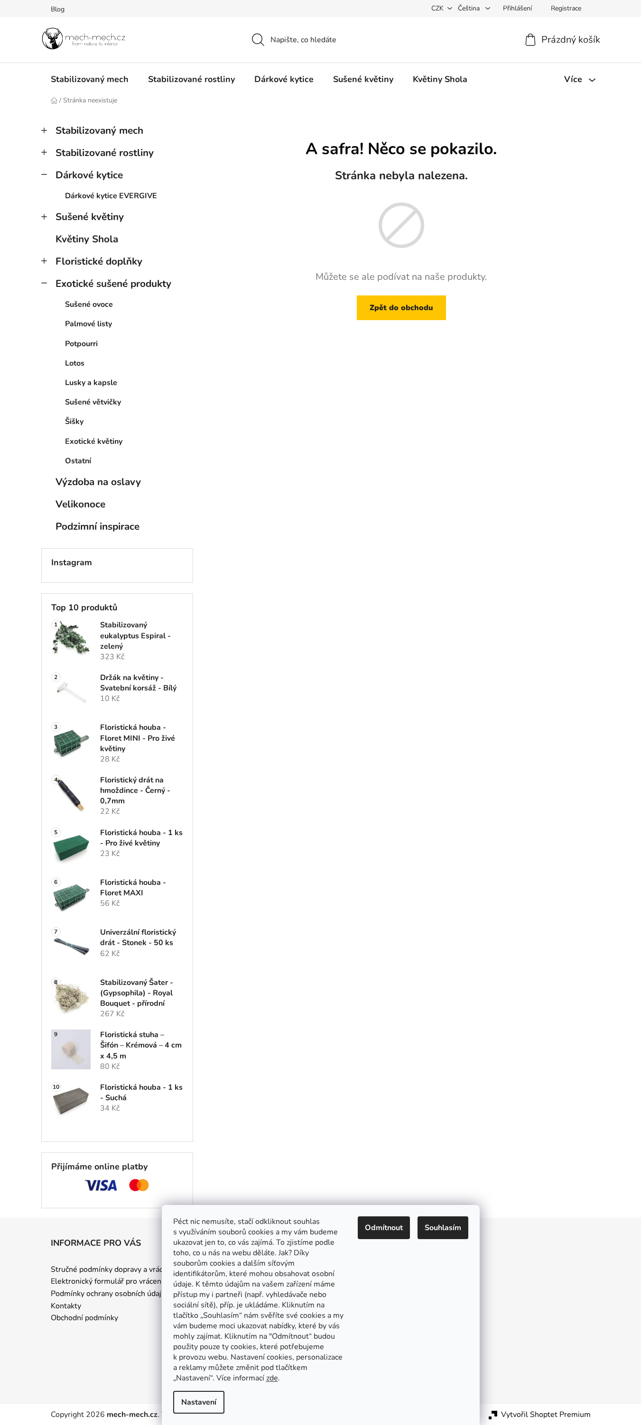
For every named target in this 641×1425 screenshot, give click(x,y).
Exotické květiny (93, 441)
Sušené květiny (90, 216)
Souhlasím (443, 1228)
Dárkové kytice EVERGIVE (111, 196)
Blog (58, 9)
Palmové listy (88, 324)
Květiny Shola (87, 239)
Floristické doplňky (99, 261)
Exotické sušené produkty (113, 283)
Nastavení (198, 1402)
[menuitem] (89, 79)
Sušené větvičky (93, 402)
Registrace (566, 8)
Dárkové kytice (89, 175)
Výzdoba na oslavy (98, 481)
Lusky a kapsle (91, 382)
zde (272, 1378)
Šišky (74, 421)
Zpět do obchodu (401, 308)
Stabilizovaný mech (99, 130)
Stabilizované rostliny (105, 152)
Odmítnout (384, 1228)
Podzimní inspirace (97, 526)
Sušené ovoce (89, 304)
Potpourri (81, 344)
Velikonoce (80, 504)
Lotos (74, 363)
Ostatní (78, 461)
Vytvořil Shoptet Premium (546, 1414)
